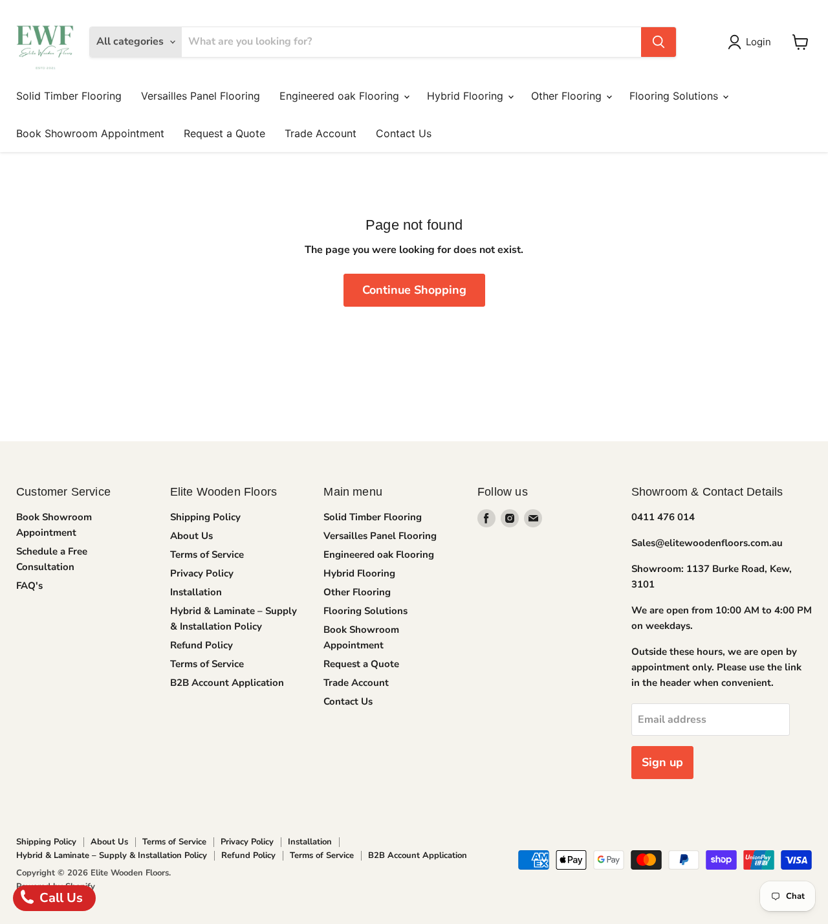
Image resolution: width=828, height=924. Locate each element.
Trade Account (320, 133)
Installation (196, 592)
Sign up (662, 762)
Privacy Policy (202, 573)
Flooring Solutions (675, 95)
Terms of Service (207, 554)
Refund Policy (201, 645)
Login (758, 42)
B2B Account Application (227, 682)
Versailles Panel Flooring (200, 95)
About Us (191, 535)
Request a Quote (224, 133)
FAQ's (29, 585)
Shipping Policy (205, 517)
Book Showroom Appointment (90, 133)
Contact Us (403, 133)
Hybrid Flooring (467, 95)
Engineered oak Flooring (340, 95)
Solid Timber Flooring (69, 95)
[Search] (658, 42)
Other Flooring (568, 95)
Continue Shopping (414, 290)
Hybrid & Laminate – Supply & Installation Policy (111, 855)
